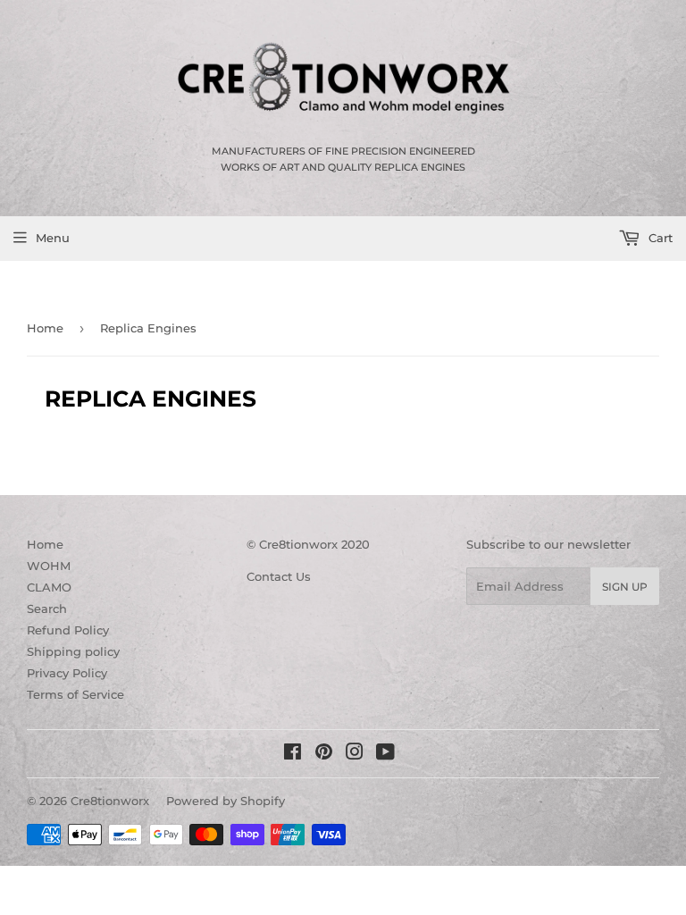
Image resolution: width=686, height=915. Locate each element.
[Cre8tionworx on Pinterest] (323, 754)
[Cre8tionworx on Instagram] (355, 754)
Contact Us (279, 576)
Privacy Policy (67, 673)
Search (47, 608)
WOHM (49, 565)
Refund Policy (68, 630)
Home (45, 328)
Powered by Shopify (225, 800)
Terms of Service (75, 694)
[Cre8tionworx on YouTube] (385, 754)
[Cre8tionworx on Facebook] (292, 754)
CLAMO (49, 587)
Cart (659, 238)
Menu (53, 238)
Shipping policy (73, 651)
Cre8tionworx (110, 800)
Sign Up (625, 586)
